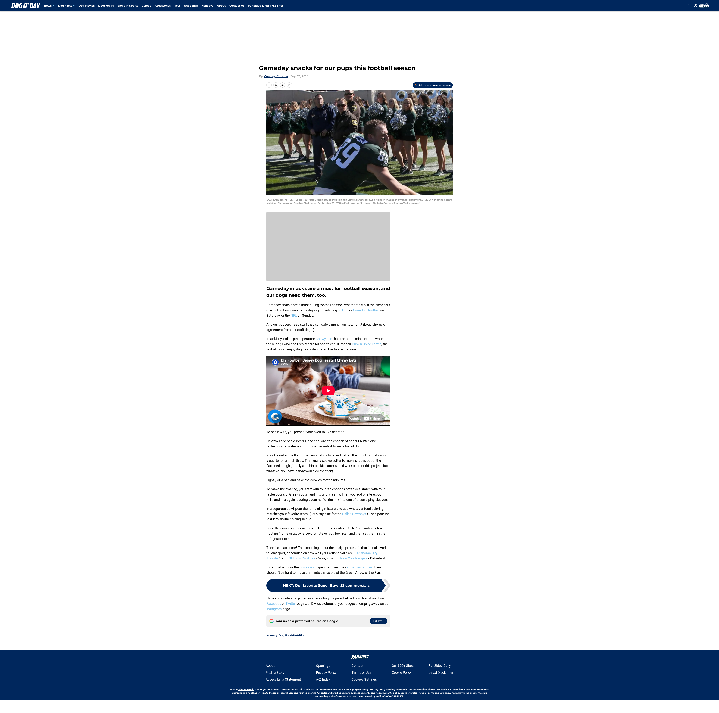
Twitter (291, 604)
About (221, 5)
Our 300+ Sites (403, 666)
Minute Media (246, 689)
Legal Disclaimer (441, 672)
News (48, 5)
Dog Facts (65, 5)
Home (270, 635)
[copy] (289, 85)
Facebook (273, 604)
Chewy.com (324, 339)
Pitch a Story (275, 672)
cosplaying (308, 567)
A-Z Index (323, 679)
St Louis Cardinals (302, 558)
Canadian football (366, 310)
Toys (177, 5)
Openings (323, 666)
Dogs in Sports (128, 5)
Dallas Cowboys (354, 514)
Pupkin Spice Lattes (366, 344)
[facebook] (688, 5)
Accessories (163, 5)
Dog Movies (87, 5)
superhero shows (360, 567)
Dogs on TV (106, 5)
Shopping (191, 5)
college (343, 310)
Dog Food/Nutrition (292, 635)
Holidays (207, 5)
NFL (294, 315)
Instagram (274, 609)
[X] (695, 5)
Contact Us (236, 5)
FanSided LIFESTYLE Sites (265, 5)
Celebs (146, 5)
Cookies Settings (364, 679)
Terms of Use (361, 672)
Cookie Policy (402, 672)
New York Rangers (354, 558)
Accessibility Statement (283, 679)
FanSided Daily (440, 666)
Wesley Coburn (276, 76)
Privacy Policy (326, 672)
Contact (357, 666)
